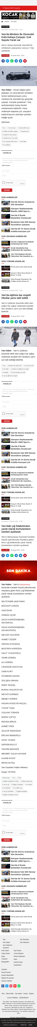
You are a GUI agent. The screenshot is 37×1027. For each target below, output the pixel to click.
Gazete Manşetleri (7, 975)
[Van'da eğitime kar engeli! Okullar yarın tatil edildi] (18, 336)
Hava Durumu (6, 972)
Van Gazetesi (24, 939)
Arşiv (15, 959)
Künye (25, 993)
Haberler (7, 21)
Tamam (30, 1025)
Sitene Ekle (10, 993)
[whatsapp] (12, 61)
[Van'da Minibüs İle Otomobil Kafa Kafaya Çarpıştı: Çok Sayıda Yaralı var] (18, 76)
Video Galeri (5, 953)
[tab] (6, 152)
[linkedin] (20, 61)
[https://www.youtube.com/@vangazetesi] (14, 985)
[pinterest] (25, 61)
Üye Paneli (17, 950)
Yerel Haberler (19, 953)
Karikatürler (18, 965)
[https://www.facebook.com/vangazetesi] (2, 985)
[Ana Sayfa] (2, 21)
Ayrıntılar (23, 1025)
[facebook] (3, 61)
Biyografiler (5, 962)
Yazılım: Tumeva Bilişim (18, 1017)
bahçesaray (24, 584)
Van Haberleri (24, 942)
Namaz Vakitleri (6, 981)
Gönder (7, 190)
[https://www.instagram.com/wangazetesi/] (10, 985)
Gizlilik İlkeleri (24, 997)
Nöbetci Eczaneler (7, 978)
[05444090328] (19, 985)
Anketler (4, 969)
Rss (3, 993)
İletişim (31, 993)
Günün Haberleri (19, 956)
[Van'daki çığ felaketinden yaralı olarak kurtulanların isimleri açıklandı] (18, 570)
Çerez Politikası (12, 997)
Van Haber (14, 21)
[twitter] (7, 61)
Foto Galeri (5, 950)
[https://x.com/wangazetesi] (6, 985)
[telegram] (16, 61)
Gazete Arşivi (18, 962)
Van (4, 939)
